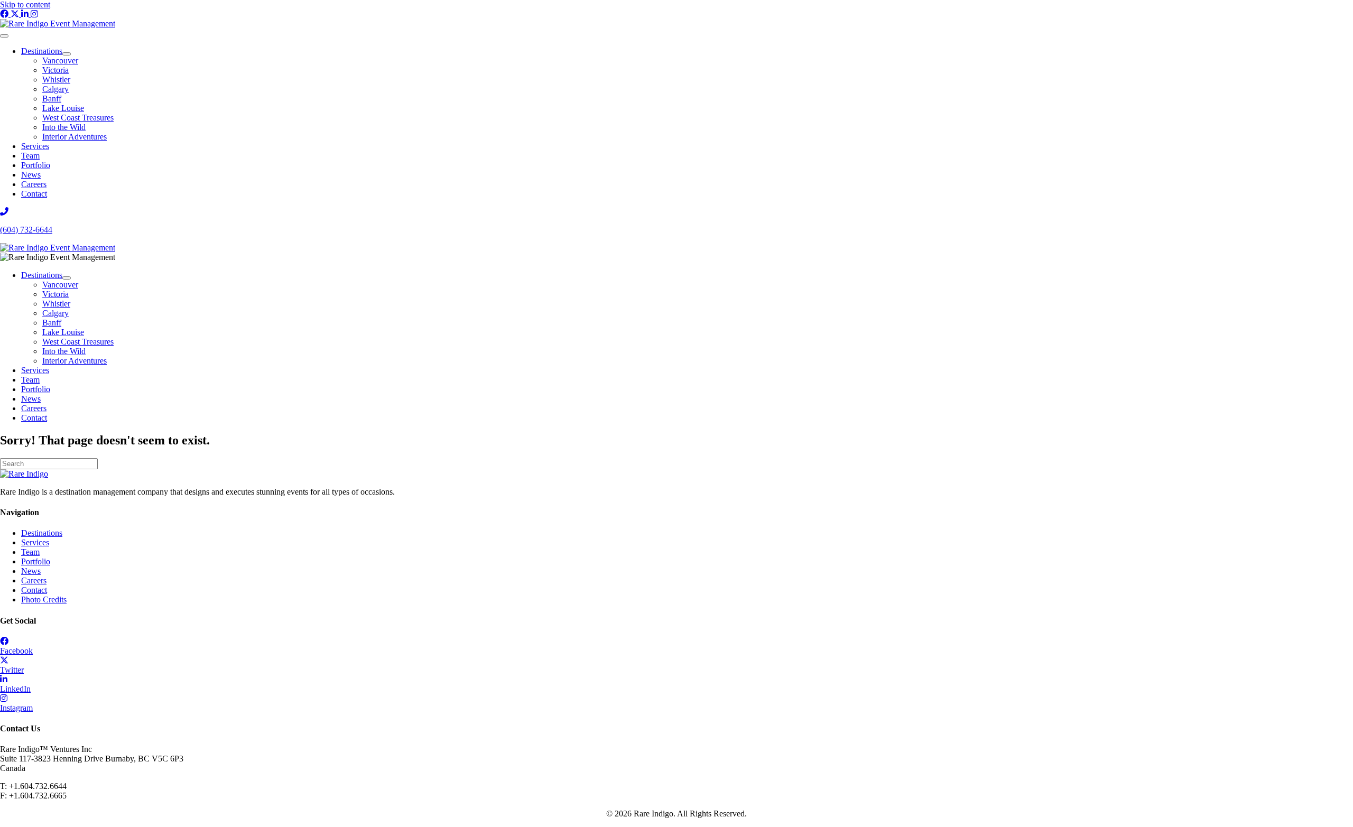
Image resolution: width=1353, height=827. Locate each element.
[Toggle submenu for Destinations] (66, 53)
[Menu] (4, 36)
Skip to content (25, 4)
